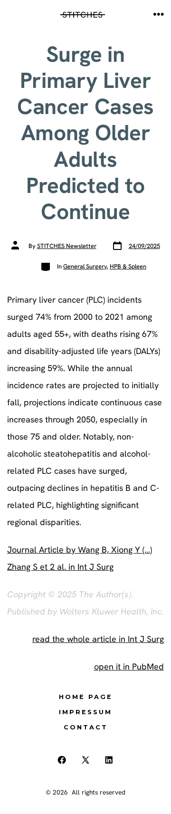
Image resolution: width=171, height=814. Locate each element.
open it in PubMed (129, 666)
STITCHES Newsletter (66, 246)
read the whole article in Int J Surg (98, 638)
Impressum (85, 712)
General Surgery (85, 266)
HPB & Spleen (128, 266)
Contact (86, 727)
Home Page (86, 696)
